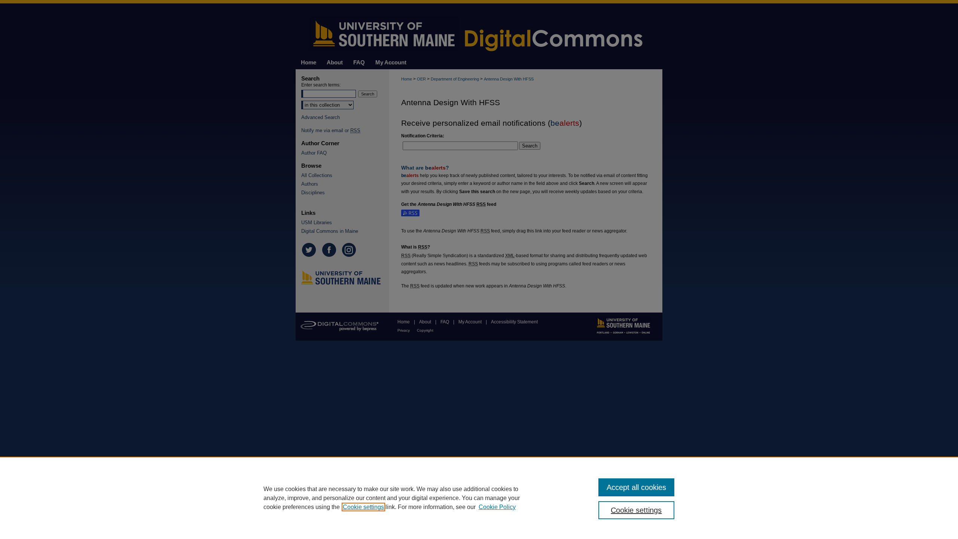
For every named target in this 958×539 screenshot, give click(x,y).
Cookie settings (363, 507)
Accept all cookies (636, 487)
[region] (479, 498)
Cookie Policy (497, 507)
